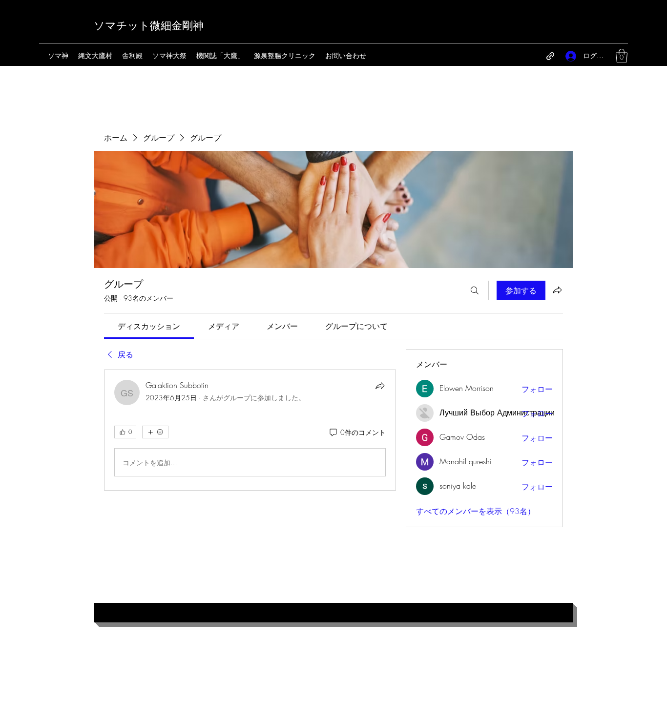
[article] (250, 430)
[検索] (474, 290)
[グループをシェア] (557, 290)
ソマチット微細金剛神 (149, 26)
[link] (149, 326)
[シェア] (380, 385)
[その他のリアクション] (155, 432)
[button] (621, 56)
